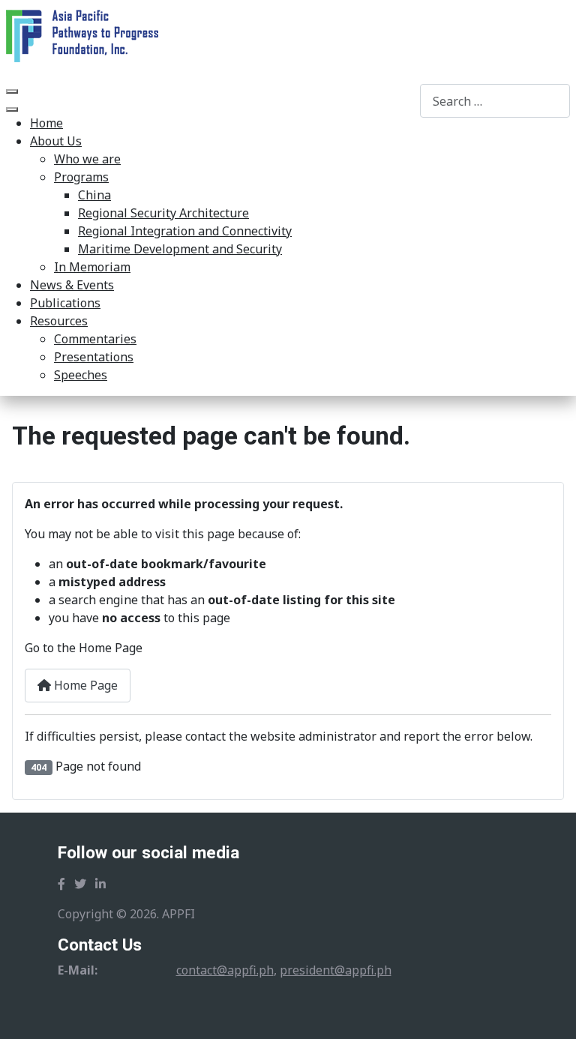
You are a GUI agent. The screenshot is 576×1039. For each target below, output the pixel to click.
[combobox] (495, 101)
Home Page (84, 685)
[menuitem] (46, 123)
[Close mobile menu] (12, 109)
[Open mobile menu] (12, 91)
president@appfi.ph (336, 970)
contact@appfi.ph (225, 970)
